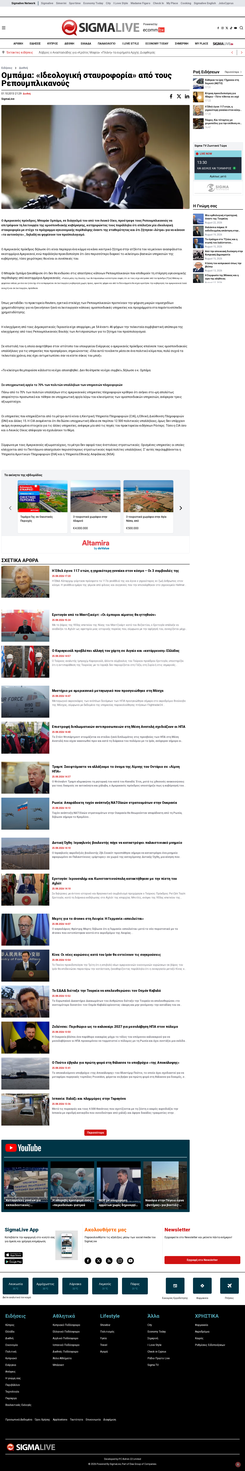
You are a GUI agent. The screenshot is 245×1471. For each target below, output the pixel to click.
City (108, 3)
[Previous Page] (10, 508)
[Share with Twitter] (179, 96)
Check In (158, 3)
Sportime (75, 3)
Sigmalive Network (23, 3)
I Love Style (120, 3)
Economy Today (93, 3)
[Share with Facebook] (171, 96)
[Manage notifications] (238, 1464)
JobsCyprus (226, 3)
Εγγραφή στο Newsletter (202, 1260)
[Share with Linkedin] (187, 96)
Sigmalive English (205, 3)
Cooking (186, 3)
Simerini (61, 3)
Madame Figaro (140, 3)
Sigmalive (47, 3)
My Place (172, 3)
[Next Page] (181, 508)
